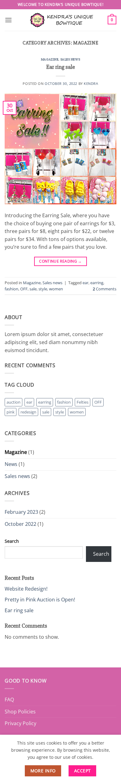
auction (13, 402)
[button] (8, 19)
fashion (11, 289)
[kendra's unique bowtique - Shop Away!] (60, 20)
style (42, 289)
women (56, 289)
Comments (104, 289)
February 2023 (21, 512)
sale (33, 289)
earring (96, 282)
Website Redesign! (26, 588)
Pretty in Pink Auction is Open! (40, 599)
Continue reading (60, 261)
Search (12, 541)
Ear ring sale (60, 67)
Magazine (49, 59)
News (11, 464)
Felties (82, 402)
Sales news (70, 59)
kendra (91, 83)
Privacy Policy (20, 723)
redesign (28, 412)
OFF (24, 289)
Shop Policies (20, 711)
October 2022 (20, 524)
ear (85, 282)
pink (11, 412)
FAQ (9, 699)
